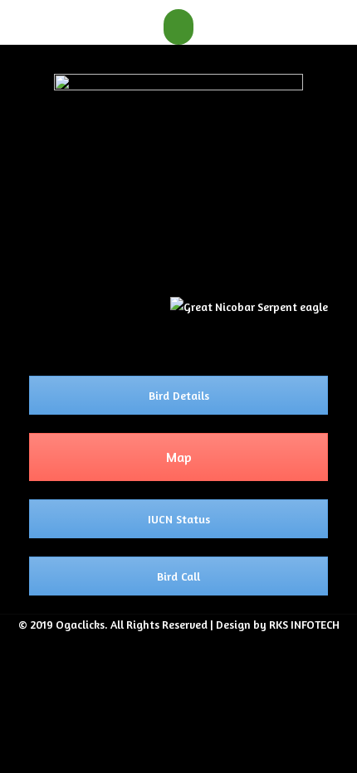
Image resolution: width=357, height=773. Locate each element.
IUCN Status (179, 519)
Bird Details (179, 395)
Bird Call (178, 576)
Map (179, 457)
